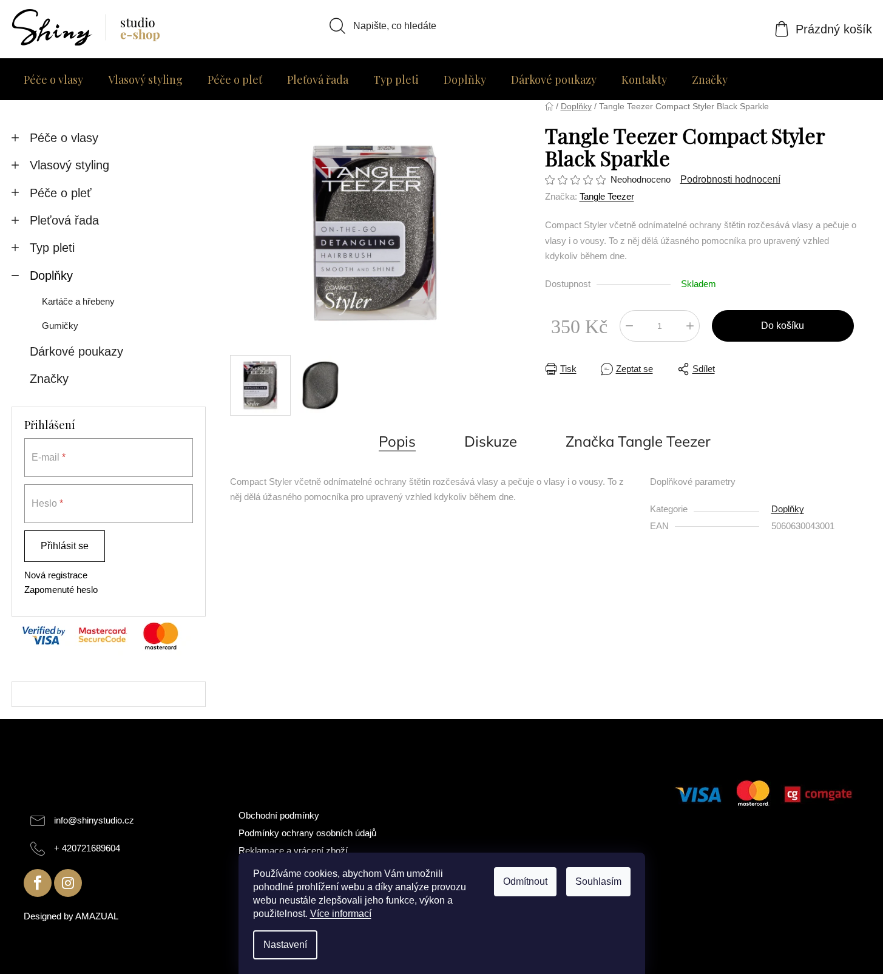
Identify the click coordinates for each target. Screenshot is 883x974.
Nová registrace (55, 575)
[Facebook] (38, 883)
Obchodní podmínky (279, 815)
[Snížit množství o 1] (629, 326)
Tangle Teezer (607, 196)
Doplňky (51, 275)
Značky (49, 378)
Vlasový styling (69, 165)
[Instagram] (68, 883)
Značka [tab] (638, 441)
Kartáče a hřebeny (78, 301)
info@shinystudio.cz (94, 820)
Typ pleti (52, 247)
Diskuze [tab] (490, 441)
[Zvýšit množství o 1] (690, 326)
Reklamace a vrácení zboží (293, 850)
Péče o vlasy (64, 137)
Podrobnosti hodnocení (730, 179)
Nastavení (285, 944)
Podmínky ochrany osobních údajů (307, 833)
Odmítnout (525, 881)
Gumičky (60, 325)
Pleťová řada (64, 220)
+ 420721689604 (87, 848)
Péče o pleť (61, 193)
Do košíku (782, 325)
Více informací (340, 913)
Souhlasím (598, 881)
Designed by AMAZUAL (71, 916)
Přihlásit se (65, 546)
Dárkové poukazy (76, 351)
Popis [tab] (397, 441)
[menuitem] (53, 79)
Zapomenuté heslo (61, 589)
